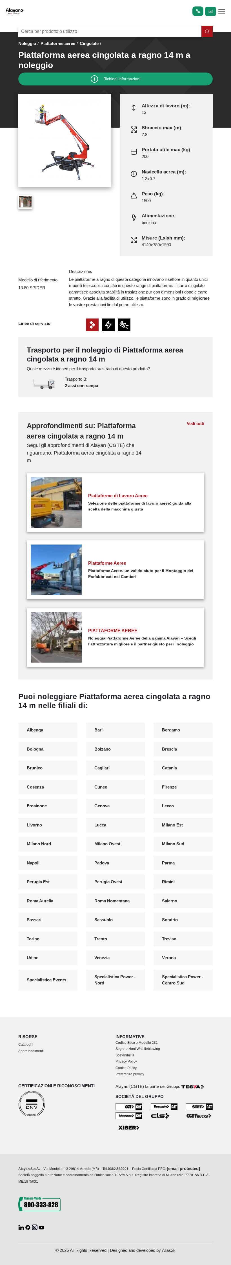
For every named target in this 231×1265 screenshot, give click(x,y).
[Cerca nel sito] (207, 31)
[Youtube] (41, 1227)
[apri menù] (222, 12)
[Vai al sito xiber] (128, 1128)
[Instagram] (35, 1227)
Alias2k (169, 1250)
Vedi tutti (195, 423)
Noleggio (27, 43)
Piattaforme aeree (58, 43)
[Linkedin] (21, 1227)
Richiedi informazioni (121, 78)
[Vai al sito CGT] (128, 1106)
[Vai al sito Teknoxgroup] (128, 1115)
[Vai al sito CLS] (164, 1115)
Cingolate (89, 43)
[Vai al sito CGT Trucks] (199, 1115)
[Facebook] (28, 1227)
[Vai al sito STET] (199, 1106)
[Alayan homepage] (14, 11)
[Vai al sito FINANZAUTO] (164, 1106)
